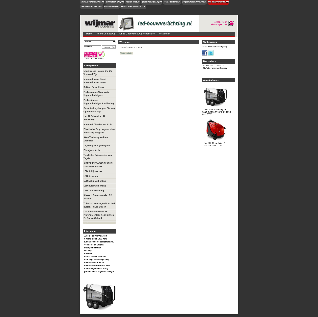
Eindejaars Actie (91, 150)
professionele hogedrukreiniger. (99, 271)
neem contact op (106, 33)
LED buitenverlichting (94, 186)
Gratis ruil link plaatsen (95, 257)
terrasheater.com (172, 2)
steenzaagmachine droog (96, 268)
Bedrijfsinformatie (92, 248)
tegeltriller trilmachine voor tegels (98, 157)
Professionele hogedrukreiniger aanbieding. (98, 102)
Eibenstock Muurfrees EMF (97, 265)
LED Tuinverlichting (93, 190)
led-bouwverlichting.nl (218, 2)
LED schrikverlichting (94, 181)
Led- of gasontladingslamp (96, 260)
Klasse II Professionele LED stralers (97, 197)
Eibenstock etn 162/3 (94, 263)
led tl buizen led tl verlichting (94, 118)
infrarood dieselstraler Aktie (97, 124)
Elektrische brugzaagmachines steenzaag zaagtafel (99, 131)
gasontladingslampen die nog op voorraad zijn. (99, 110)
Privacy (88, 251)
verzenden (164, 33)
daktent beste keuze (93, 87)
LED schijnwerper (92, 171)
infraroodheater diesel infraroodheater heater (94, 81)
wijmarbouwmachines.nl (92, 2)
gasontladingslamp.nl (152, 2)
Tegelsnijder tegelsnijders (96, 145)
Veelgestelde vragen (94, 245)
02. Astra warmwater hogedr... (215, 68)
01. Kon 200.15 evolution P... (214, 65)
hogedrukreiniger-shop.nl (194, 2)
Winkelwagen (210, 42)
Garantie (88, 254)
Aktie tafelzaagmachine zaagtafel (95, 139)
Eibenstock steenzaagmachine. (99, 242)
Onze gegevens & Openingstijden (137, 33)
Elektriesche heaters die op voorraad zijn (97, 73)
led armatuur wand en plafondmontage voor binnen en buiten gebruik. (98, 214)
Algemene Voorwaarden (95, 236)
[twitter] (211, 55)
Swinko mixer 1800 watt (95, 239)
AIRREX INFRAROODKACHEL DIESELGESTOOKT (98, 165)
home (89, 33)
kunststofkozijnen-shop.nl (133, 6)
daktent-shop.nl (111, 6)
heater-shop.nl (132, 2)
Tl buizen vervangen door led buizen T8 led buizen (99, 205)
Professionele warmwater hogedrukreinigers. (96, 94)
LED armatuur (90, 176)
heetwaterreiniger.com (91, 6)
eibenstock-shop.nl (115, 2)
